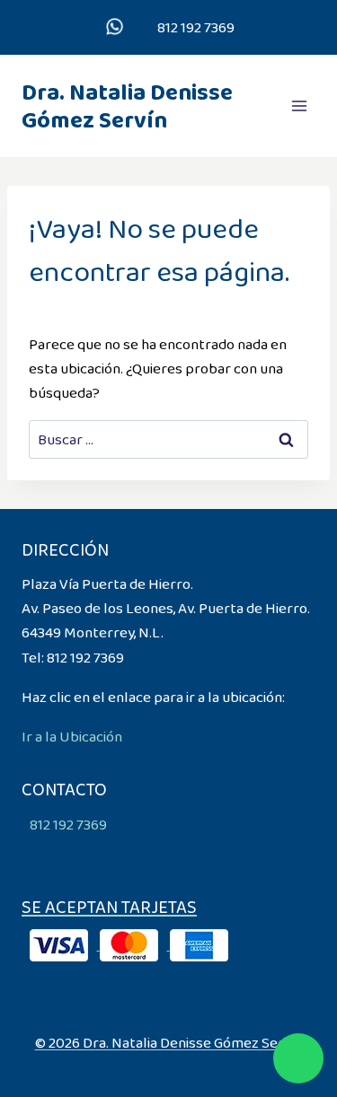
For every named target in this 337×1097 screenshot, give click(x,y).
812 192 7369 (195, 27)
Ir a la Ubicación (72, 736)
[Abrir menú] (298, 105)
